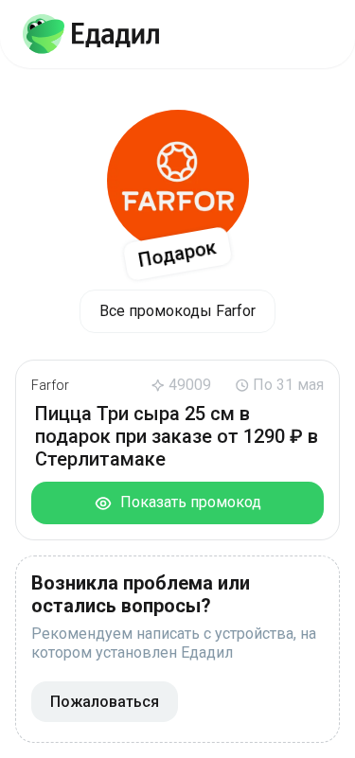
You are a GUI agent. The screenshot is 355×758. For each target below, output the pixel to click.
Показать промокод (187, 502)
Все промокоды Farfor (177, 311)
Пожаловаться (104, 702)
